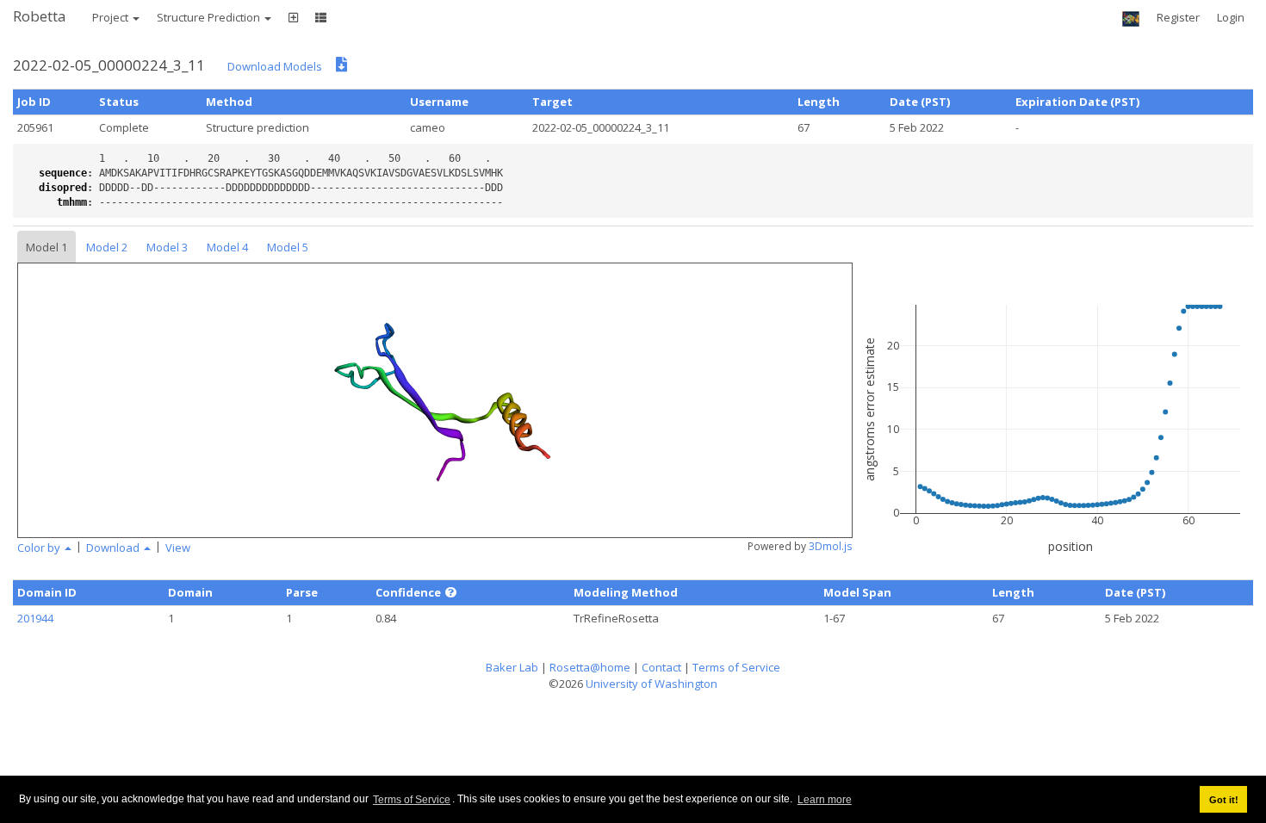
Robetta (39, 16)
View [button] (177, 547)
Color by (40, 547)
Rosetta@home (589, 667)
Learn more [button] (824, 800)
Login (1230, 17)
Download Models (274, 66)
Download (114, 547)
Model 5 (287, 247)
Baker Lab (512, 667)
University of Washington (651, 683)
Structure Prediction (210, 17)
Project (111, 17)
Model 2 (106, 247)
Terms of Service (411, 800)
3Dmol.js (831, 546)
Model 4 (227, 247)
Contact (661, 667)
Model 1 (46, 247)
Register (1178, 17)
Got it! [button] (1223, 800)
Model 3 (167, 247)
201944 (35, 618)
